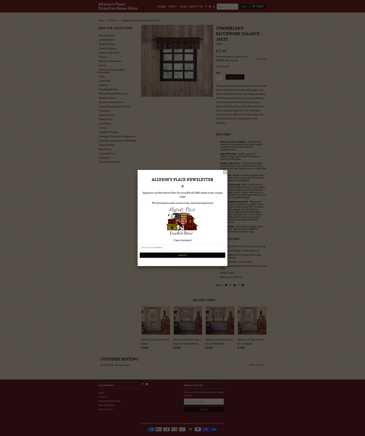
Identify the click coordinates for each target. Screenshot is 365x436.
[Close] (225, 172)
